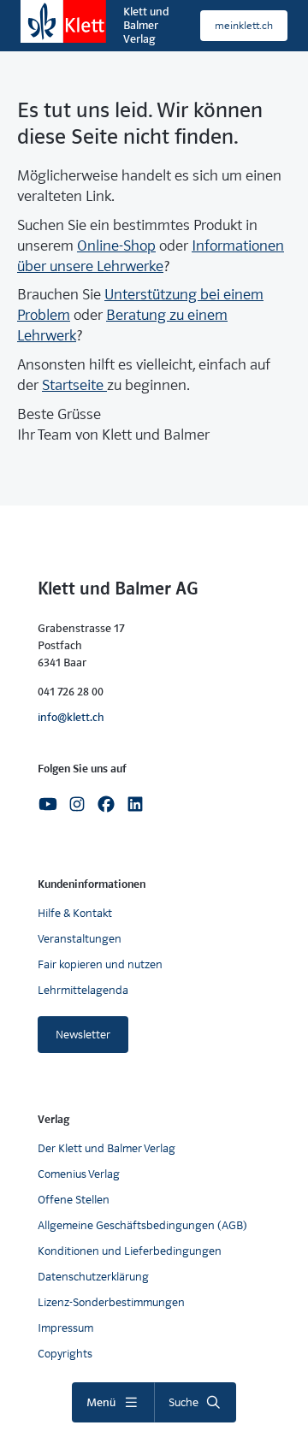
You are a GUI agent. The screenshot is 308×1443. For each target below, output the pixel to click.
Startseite (74, 385)
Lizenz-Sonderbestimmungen (111, 1302)
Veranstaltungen (79, 938)
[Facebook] (106, 803)
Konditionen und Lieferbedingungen (130, 1251)
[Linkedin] (135, 803)
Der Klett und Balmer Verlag (106, 1148)
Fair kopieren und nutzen (100, 964)
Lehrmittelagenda (83, 990)
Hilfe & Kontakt (75, 913)
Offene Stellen (74, 1199)
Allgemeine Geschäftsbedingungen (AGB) (142, 1225)
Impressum (65, 1328)
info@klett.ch (71, 717)
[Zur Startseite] (63, 21)
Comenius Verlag (79, 1174)
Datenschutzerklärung (93, 1276)
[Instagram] (77, 803)
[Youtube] (48, 803)
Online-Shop (116, 246)
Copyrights (65, 1353)
